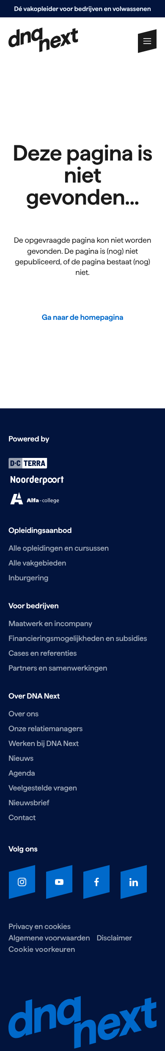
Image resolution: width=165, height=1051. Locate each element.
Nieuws (20, 758)
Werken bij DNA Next (43, 744)
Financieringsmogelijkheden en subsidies (77, 639)
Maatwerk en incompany (50, 624)
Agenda (21, 773)
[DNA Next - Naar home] (43, 41)
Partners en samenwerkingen (57, 668)
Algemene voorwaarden (49, 938)
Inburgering (28, 578)
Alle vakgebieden (37, 563)
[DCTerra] (27, 466)
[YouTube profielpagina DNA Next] (59, 882)
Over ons (23, 714)
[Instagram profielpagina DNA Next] (22, 882)
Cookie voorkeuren (41, 949)
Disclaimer (114, 938)
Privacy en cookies (39, 927)
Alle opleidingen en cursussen (58, 548)
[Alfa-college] (34, 503)
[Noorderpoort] (37, 483)
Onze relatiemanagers (45, 729)
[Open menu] (147, 41)
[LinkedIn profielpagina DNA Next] (133, 882)
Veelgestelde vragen (42, 788)
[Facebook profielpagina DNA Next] (96, 882)
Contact (22, 818)
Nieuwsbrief (28, 803)
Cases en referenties (42, 653)
